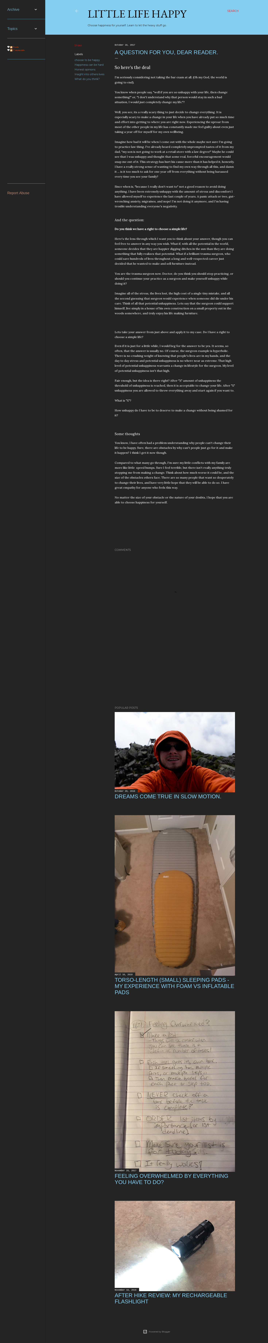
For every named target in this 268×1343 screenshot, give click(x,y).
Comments (18, 50)
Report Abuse (18, 193)
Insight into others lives (89, 74)
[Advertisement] (175, 671)
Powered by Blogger (159, 1331)
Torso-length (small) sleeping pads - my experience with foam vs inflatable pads (174, 986)
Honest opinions (85, 69)
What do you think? (87, 79)
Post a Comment (135, 1189)
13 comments (133, 803)
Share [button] (78, 45)
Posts (15, 47)
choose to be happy (87, 60)
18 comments (133, 1308)
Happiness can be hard (89, 64)
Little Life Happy (137, 14)
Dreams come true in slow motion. (168, 796)
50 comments (133, 999)
